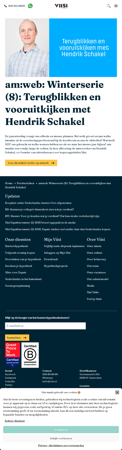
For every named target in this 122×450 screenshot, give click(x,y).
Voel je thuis (94, 298)
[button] (117, 392)
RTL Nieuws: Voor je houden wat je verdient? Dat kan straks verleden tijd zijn (52, 216)
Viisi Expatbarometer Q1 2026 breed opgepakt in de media (40, 222)
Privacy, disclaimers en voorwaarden (61, 445)
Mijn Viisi (52, 239)
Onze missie (94, 246)
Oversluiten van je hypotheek (23, 259)
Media (90, 285)
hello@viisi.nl (49, 381)
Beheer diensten (15, 420)
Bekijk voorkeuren (61, 438)
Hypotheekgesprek (56, 265)
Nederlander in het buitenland (23, 279)
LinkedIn (10, 381)
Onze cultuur (94, 252)
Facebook (10, 374)
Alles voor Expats (15, 272)
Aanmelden (14, 337)
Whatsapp (47, 377)
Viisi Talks (93, 292)
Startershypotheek (16, 246)
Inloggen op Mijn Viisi (57, 252)
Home (9, 183)
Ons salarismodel (97, 279)
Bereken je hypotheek (18, 265)
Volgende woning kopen (20, 252)
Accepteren (61, 429)
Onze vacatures (96, 272)
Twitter (9, 384)
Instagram (10, 377)
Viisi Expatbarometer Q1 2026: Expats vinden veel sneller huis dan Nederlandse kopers (57, 229)
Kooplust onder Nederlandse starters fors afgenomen (38, 202)
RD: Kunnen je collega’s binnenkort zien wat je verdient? (39, 209)
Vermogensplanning (17, 285)
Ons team (92, 265)
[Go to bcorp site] (30, 366)
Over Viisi (96, 239)
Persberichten (25, 183)
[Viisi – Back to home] (61, 6)
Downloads (51, 259)
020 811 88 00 (50, 374)
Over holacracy (96, 259)
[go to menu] (115, 6)
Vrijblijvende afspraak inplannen (64, 246)
